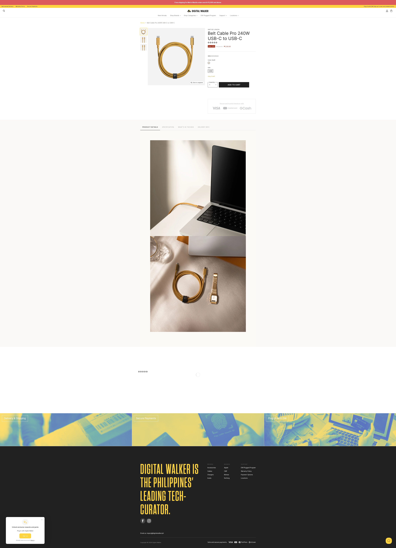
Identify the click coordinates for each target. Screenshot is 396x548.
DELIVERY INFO (203, 127)
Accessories (211, 467)
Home (142, 23)
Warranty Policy (20, 6)
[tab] (150, 127)
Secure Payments (32, 6)
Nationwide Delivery (7, 6)
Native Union (213, 29)
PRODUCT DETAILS (150, 127)
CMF (225, 471)
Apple (226, 467)
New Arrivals (162, 15)
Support (222, 15)
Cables (209, 471)
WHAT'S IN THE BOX (186, 127)
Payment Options (247, 475)
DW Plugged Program (208, 15)
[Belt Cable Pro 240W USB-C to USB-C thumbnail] (143, 31)
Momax (226, 475)
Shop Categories (190, 15)
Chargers (210, 475)
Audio (209, 478)
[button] (213, 42)
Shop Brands (175, 15)
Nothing (227, 478)
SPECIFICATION (168, 127)
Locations (233, 15)
